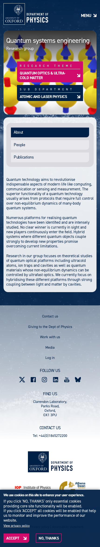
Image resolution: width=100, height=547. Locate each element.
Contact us (50, 316)
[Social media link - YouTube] (66, 379)
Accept (12, 538)
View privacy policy (16, 526)
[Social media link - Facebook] (33, 379)
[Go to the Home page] (62, 462)
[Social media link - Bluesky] (77, 379)
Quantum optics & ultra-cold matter (42, 75)
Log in (50, 357)
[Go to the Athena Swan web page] (72, 489)
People (19, 145)
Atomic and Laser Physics (43, 96)
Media (50, 347)
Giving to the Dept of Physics (50, 326)
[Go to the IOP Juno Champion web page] (33, 489)
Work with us (50, 336)
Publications (23, 157)
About (18, 132)
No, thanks (49, 538)
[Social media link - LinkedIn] (55, 379)
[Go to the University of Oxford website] (38, 462)
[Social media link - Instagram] (44, 379)
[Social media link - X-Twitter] (22, 379)
